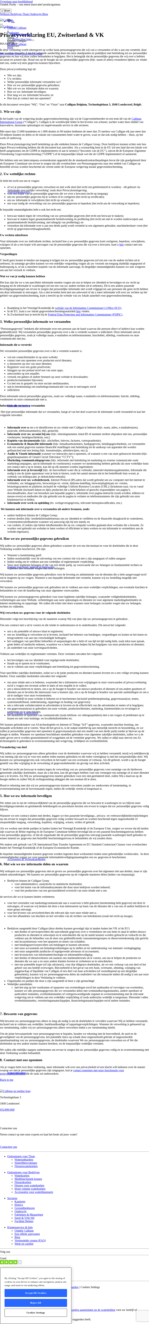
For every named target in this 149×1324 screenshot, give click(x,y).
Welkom (5, 14)
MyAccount (7, 53)
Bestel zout (21, 53)
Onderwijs (36, 14)
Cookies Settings (36, 1312)
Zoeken (38, 53)
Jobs (31, 53)
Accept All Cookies (35, 1293)
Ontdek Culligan (16, 27)
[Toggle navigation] (32, 35)
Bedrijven (16, 14)
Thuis (26, 14)
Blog (45, 14)
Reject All (35, 1302)
